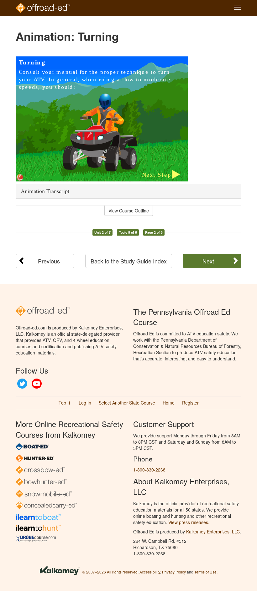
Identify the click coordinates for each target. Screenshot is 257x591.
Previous (49, 261)
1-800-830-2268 (149, 469)
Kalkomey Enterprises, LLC (213, 531)
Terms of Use (205, 571)
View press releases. (188, 522)
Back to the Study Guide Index (129, 261)
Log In (85, 403)
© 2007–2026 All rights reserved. (110, 571)
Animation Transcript (45, 191)
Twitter (22, 384)
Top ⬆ (65, 403)
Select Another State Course (127, 403)
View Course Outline (128, 210)
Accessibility (149, 571)
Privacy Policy (174, 571)
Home (169, 403)
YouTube (37, 384)
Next (208, 261)
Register (190, 403)
